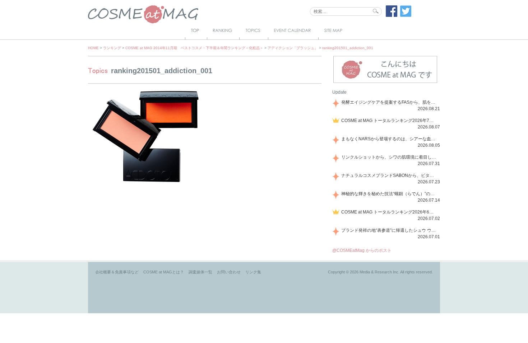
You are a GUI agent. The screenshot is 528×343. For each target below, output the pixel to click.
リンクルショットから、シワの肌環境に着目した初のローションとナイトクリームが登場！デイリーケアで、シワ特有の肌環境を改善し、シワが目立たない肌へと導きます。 (389, 157)
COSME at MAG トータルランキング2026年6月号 (389, 212)
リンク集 (253, 272)
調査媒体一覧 (200, 272)
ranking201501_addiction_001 (347, 48)
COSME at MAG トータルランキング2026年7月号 (389, 120)
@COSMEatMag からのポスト (362, 250)
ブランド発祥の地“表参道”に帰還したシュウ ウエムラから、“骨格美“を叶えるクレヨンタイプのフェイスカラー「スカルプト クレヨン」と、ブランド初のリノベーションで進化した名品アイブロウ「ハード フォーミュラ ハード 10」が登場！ (389, 230)
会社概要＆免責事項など (117, 272)
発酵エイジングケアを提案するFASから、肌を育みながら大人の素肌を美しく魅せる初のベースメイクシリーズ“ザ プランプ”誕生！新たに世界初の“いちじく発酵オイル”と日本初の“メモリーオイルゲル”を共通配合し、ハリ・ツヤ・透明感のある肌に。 (389, 102)
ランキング (112, 48)
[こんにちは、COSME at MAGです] (385, 82)
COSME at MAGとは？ (163, 272)
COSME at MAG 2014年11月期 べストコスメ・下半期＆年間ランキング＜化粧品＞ (194, 48)
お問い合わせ (229, 272)
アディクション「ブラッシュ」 (293, 48)
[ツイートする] (406, 15)
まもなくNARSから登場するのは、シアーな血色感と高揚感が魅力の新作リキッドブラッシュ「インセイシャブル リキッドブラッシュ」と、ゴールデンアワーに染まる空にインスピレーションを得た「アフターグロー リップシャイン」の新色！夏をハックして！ (389, 138)
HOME (93, 48)
